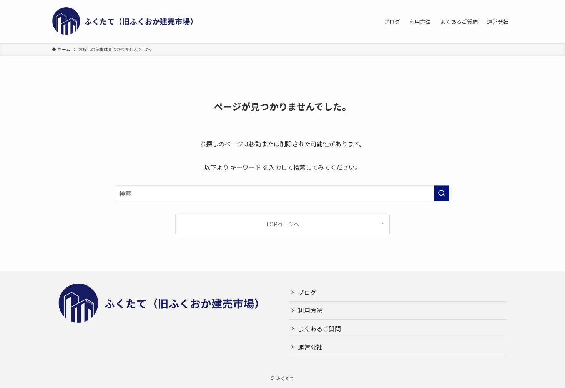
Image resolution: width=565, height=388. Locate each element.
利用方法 (310, 310)
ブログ (307, 292)
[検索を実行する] (441, 193)
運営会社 (310, 347)
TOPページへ (282, 224)
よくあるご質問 (319, 328)
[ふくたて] (129, 21)
